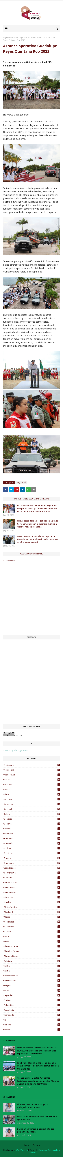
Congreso (32, 804)
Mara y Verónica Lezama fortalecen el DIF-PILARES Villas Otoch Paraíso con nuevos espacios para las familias (37, 1050)
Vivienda (31, 1029)
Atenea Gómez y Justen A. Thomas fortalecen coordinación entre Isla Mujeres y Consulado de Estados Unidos (38, 1080)
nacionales (32, 922)
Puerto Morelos (31, 975)
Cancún (32, 779)
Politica (31, 966)
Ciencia (31, 789)
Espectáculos (32, 868)
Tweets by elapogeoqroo (15, 750)
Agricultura (31, 765)
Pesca (31, 941)
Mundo (31, 917)
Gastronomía (31, 873)
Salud (32, 990)
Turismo (32, 1024)
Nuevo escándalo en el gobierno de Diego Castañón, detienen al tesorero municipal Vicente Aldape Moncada (37, 523)
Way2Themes (22, 1150)
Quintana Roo (31, 980)
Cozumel (32, 809)
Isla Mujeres (32, 897)
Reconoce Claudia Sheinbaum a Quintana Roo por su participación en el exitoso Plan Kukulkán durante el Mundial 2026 (37, 508)
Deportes (32, 823)
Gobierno (32, 877)
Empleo (31, 858)
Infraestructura (31, 882)
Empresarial (32, 863)
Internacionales (32, 892)
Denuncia (31, 819)
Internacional (31, 887)
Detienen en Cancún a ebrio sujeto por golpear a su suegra (35, 1130)
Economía (32, 833)
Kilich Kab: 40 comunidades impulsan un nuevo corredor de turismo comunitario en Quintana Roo (38, 1065)
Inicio (26, 1145)
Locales (31, 902)
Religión (31, 985)
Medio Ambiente (32, 907)
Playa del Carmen (32, 951)
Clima (31, 794)
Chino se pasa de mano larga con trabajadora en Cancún (33, 1106)
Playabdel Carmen (31, 956)
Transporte (31, 1015)
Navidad (31, 931)
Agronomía (31, 770)
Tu (31, 1020)
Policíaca (32, 961)
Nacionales (31, 926)
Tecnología (31, 1010)
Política (32, 971)
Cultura (32, 814)
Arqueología (31, 774)
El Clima (32, 848)
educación (32, 838)
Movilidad (32, 912)
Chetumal (31, 784)
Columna (31, 799)
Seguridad (23, 37)
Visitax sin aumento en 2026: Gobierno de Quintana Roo (37, 1118)
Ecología (31, 828)
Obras (31, 936)
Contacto (37, 1145)
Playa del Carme (31, 946)
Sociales (31, 1000)
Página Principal (10, 37)
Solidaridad (31, 1005)
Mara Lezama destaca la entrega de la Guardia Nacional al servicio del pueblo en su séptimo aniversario (38, 539)
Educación (31, 843)
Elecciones (31, 853)
